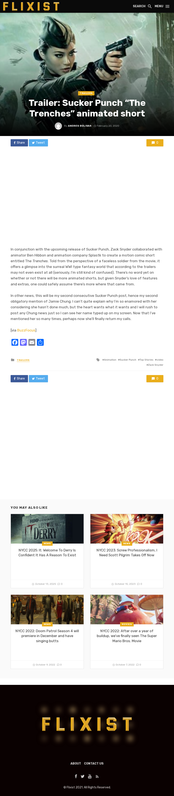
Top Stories (146, 359)
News (47, 543)
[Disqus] (87, 445)
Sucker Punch (128, 359)
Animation (110, 359)
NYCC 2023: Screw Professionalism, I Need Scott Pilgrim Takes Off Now (127, 552)
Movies (127, 624)
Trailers (86, 93)
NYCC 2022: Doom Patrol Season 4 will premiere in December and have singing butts (47, 636)
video (160, 359)
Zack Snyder (155, 364)
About (75, 763)
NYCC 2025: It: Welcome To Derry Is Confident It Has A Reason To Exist (47, 552)
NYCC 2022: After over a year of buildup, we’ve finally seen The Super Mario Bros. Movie (127, 636)
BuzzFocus (26, 330)
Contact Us (94, 763)
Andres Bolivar (79, 125)
